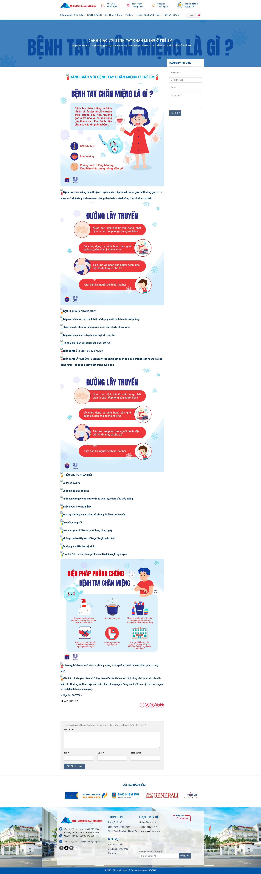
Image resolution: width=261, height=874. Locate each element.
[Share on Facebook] (142, 705)
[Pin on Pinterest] (156, 705)
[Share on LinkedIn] (161, 705)
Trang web (136, 753)
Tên (66, 753)
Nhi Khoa (112, 853)
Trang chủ (75, 45)
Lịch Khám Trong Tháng (119, 827)
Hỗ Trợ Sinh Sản (115, 844)
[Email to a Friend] (152, 705)
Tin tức (129, 15)
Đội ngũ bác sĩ (115, 822)
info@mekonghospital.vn (91, 841)
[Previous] (69, 797)
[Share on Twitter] (147, 705)
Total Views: (145, 832)
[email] (76, 848)
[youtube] (71, 848)
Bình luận (69, 729)
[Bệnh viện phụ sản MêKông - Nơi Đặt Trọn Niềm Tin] (78, 5)
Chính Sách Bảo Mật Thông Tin (122, 831)
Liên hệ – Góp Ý (171, 15)
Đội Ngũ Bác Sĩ (94, 15)
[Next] (191, 797)
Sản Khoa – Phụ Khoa (118, 849)
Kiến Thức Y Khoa (113, 15)
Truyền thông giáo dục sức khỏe (106, 45)
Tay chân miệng (131, 45)
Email (100, 753)
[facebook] (61, 848)
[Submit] (199, 15)
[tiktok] (66, 848)
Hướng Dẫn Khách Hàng (148, 15)
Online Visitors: (147, 822)
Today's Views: (146, 827)
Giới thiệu (78, 15)
